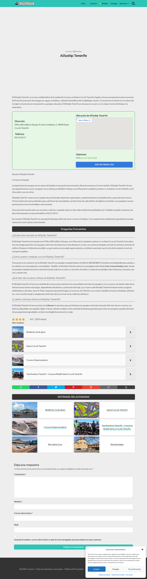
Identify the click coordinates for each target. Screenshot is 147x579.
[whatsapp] (21, 387)
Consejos (113, 3)
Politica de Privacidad (118, 574)
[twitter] (56, 387)
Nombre (18, 501)
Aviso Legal (129, 574)
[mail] (108, 387)
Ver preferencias (134, 569)
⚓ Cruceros (92, 3)
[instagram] (91, 387)
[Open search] (133, 3)
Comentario (20, 474)
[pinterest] (73, 387)
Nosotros (123, 3)
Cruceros (68, 51)
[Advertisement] (73, 26)
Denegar (115, 569)
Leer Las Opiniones (88, 158)
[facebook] (38, 387)
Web (16, 525)
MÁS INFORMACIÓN (104, 164)
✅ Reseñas (103, 3)
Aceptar (97, 569)
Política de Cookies (104, 574)
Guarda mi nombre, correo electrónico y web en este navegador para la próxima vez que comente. (58, 539)
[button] (142, 549)
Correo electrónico (23, 513)
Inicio (83, 3)
